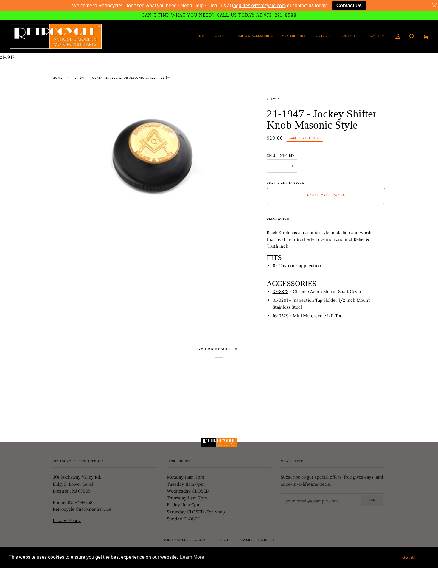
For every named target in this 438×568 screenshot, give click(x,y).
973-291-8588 (81, 502)
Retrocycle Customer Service (82, 509)
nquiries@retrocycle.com (259, 5)
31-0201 (280, 300)
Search (222, 540)
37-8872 (280, 291)
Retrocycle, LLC (182, 540)
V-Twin (273, 99)
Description (278, 219)
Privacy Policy (67, 520)
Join (372, 500)
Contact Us (349, 5)
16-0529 (280, 315)
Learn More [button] (192, 557)
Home (58, 78)
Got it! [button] (408, 557)
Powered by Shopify (256, 540)
